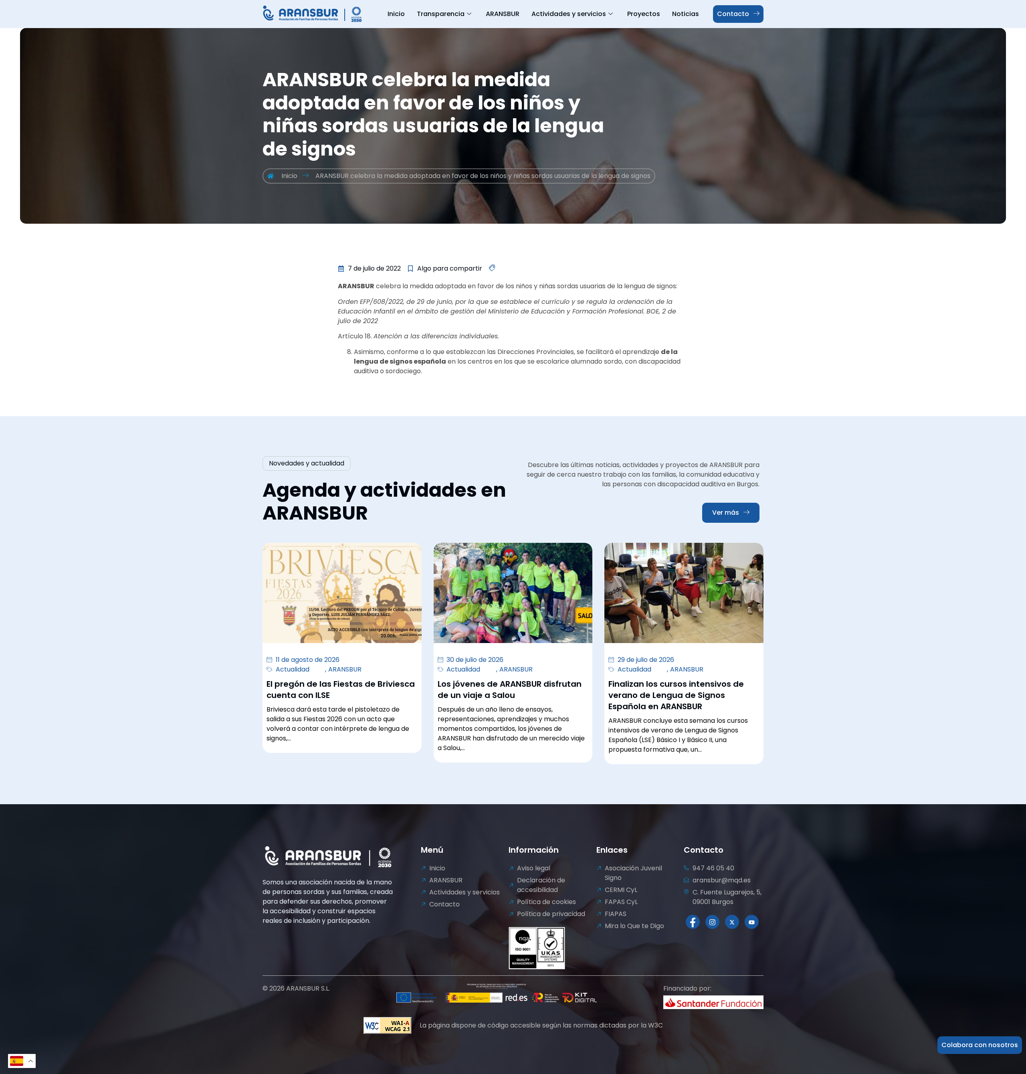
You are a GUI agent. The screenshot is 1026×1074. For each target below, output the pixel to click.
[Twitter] (732, 922)
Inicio (396, 13)
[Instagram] (712, 922)
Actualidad (292, 669)
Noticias (685, 13)
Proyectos (643, 13)
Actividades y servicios (568, 13)
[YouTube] (752, 922)
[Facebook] (693, 922)
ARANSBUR (502, 13)
